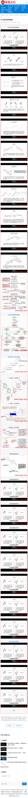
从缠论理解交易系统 (12, 757)
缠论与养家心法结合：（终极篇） (15, 748)
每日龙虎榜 (17, 5)
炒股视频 (23, 8)
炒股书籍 (3, 8)
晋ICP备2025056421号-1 (18, 793)
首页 (2, 5)
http (14, 710)
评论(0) (18, 22)
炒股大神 (11, 15)
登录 (2, 783)
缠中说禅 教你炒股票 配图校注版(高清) (17, 762)
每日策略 (23, 5)
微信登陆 (10, 12)
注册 (22, 10)
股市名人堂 (10, 5)
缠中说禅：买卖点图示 (14, 356)
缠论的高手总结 (4, 767)
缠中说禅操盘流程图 (14, 314)
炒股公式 (17, 8)
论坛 (16, 10)
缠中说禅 (16, 15)
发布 (24, 783)
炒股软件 (10, 8)
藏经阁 (9, 10)
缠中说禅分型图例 (14, 641)
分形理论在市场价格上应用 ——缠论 (16, 752)
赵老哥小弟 (7, 735)
